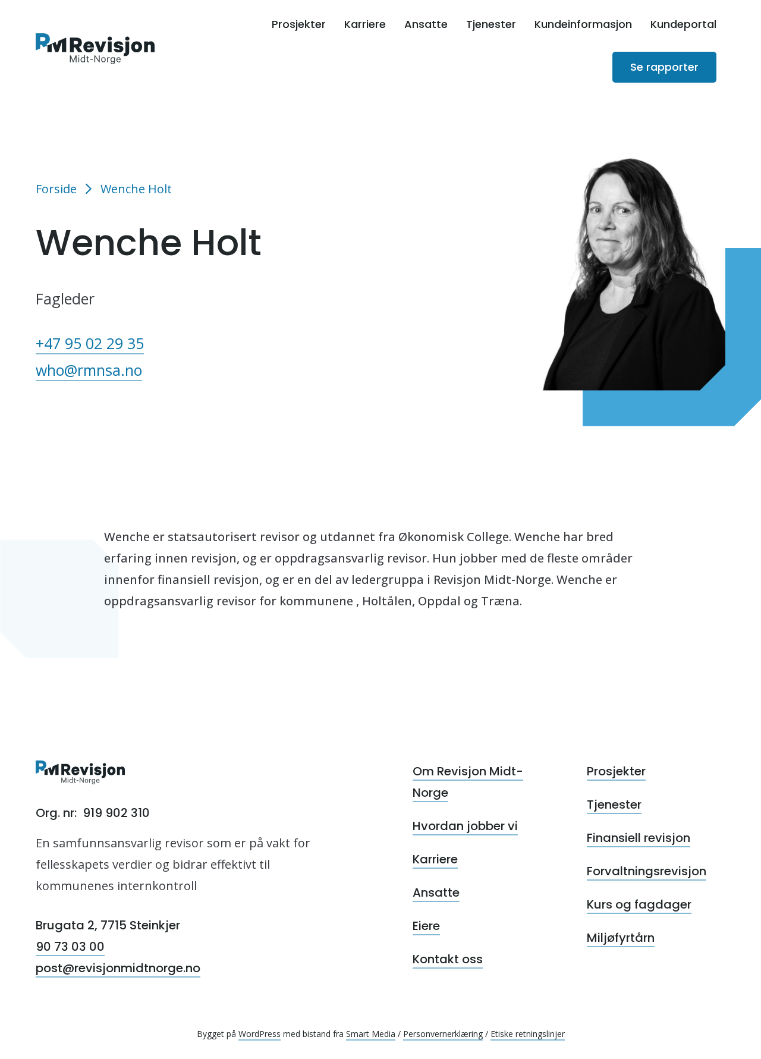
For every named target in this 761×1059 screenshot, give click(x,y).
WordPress (259, 1033)
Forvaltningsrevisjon (646, 871)
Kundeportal (683, 24)
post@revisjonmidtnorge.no (118, 968)
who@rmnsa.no (89, 370)
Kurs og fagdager (639, 904)
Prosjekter (299, 24)
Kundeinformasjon (583, 24)
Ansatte (426, 24)
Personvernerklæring (443, 1033)
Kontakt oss (448, 959)
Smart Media (370, 1033)
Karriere (365, 24)
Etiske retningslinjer (527, 1033)
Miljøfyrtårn (621, 937)
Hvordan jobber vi (465, 826)
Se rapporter (664, 66)
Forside (56, 189)
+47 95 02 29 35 (90, 343)
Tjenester (491, 24)
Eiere (426, 925)
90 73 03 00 (70, 946)
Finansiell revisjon (638, 837)
